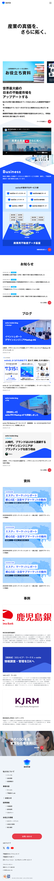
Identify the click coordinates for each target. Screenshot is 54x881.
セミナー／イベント (12, 821)
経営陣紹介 (10, 781)
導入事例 (9, 827)
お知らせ (8, 798)
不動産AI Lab (11, 793)
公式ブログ (6, 843)
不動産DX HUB (7, 856)
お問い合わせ (27, 836)
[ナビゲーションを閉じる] (50, 3)
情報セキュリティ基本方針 (9, 867)
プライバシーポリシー (8, 864)
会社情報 (9, 778)
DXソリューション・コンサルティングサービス (16, 859)
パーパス (9, 775)
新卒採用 (9, 809)
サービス (9, 790)
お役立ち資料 (11, 824)
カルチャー (10, 812)
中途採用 (9, 806)
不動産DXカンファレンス (10, 854)
